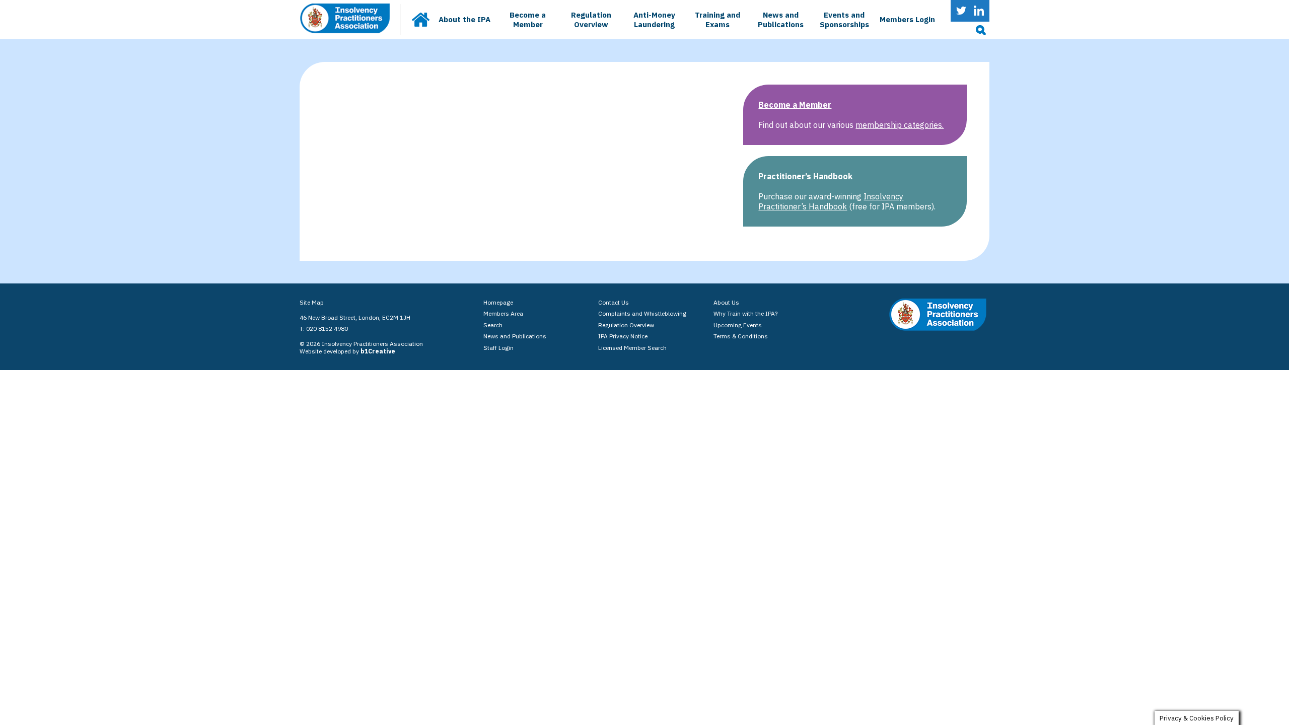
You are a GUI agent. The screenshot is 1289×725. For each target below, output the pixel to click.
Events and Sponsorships (844, 19)
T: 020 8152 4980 (324, 328)
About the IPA (464, 19)
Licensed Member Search (632, 347)
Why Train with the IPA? (745, 313)
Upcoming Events (737, 325)
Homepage (498, 302)
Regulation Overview (591, 19)
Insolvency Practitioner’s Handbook (830, 201)
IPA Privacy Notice (623, 336)
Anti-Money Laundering (654, 19)
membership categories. (899, 125)
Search (493, 325)
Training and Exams (717, 19)
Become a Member (528, 19)
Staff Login (498, 347)
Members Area (503, 313)
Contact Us (613, 302)
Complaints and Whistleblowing (642, 313)
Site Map (312, 302)
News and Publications (781, 19)
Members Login (907, 19)
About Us (726, 302)
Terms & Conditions (740, 336)
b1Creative (378, 351)
